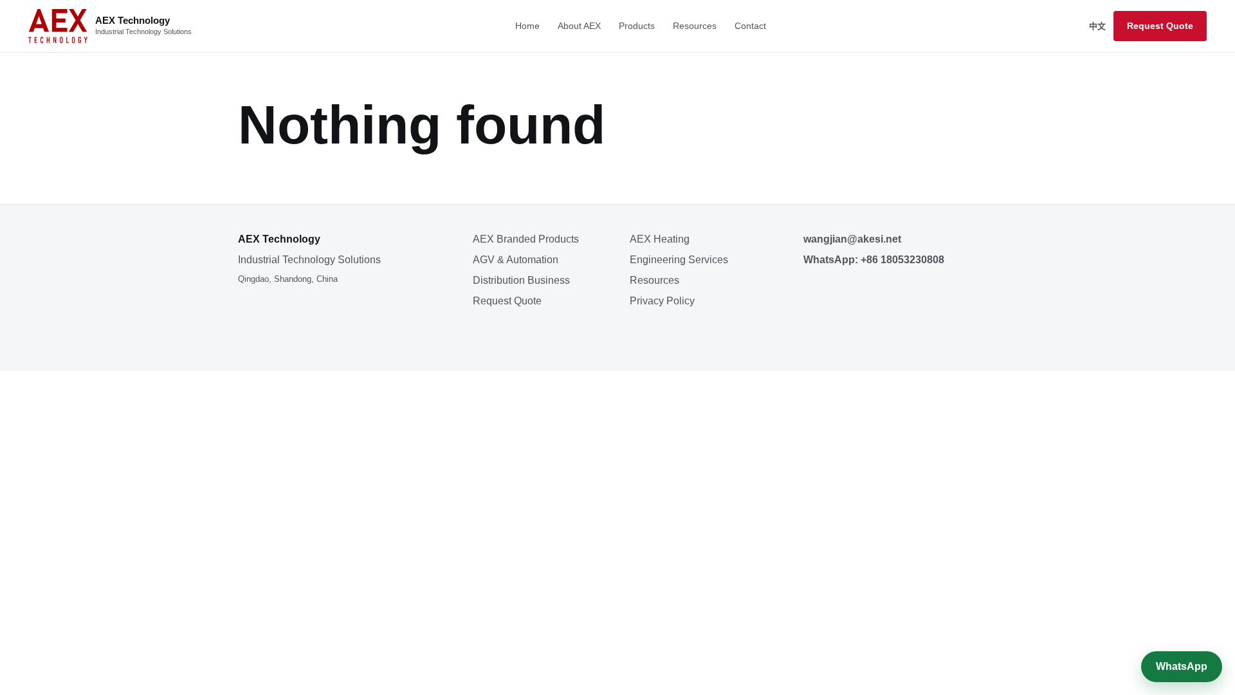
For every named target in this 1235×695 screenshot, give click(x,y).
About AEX (579, 26)
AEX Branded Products (526, 239)
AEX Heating (660, 239)
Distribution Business (521, 280)
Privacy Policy (662, 300)
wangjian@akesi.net (852, 239)
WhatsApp (1181, 666)
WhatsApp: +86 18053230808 (873, 259)
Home (527, 26)
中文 (1097, 26)
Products (637, 26)
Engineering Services (679, 259)
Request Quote (1160, 26)
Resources (695, 26)
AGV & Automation (515, 259)
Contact (750, 26)
